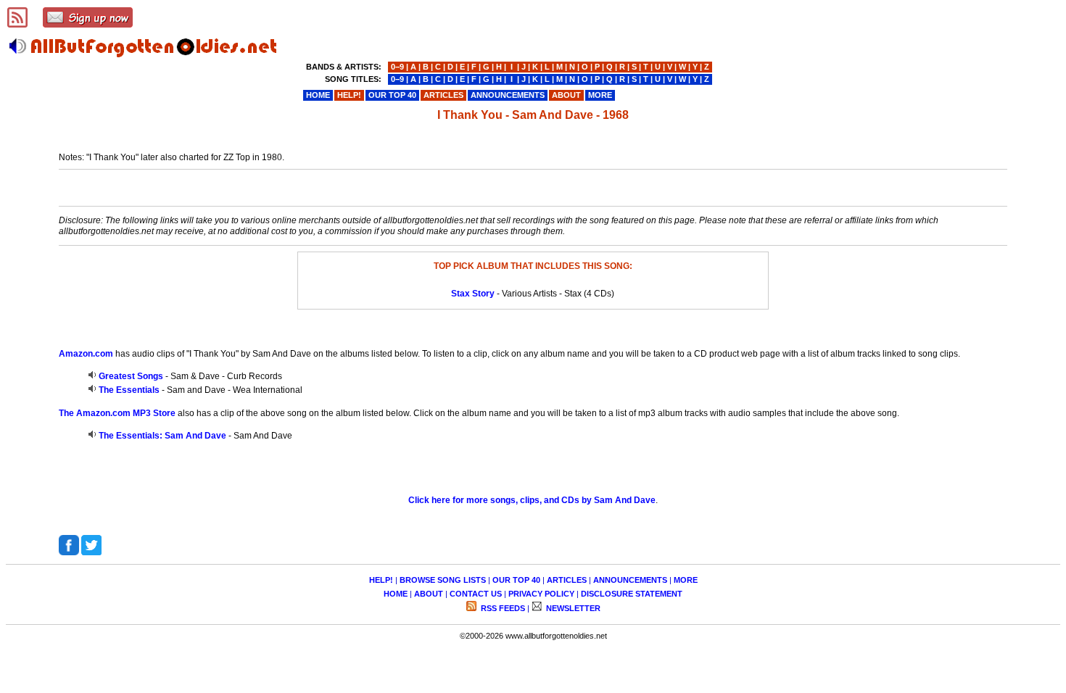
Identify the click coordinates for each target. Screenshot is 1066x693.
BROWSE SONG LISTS (443, 580)
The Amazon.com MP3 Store (117, 413)
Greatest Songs (131, 376)
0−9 (397, 66)
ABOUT (428, 593)
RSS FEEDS (502, 608)
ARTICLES (567, 580)
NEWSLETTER (572, 608)
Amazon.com (86, 354)
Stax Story (473, 294)
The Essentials (129, 390)
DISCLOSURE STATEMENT (631, 593)
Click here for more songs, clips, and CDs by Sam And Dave (532, 500)
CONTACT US (476, 593)
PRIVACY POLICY (541, 593)
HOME (396, 593)
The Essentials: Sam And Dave (162, 436)
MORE (686, 580)
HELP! (381, 580)
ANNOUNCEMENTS (630, 580)
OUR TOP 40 (516, 580)
